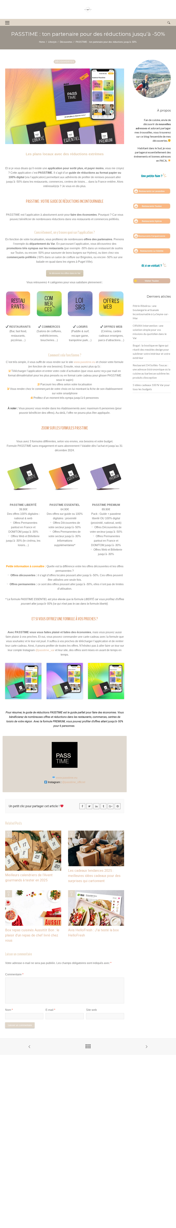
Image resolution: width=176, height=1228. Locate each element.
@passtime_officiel (73, 782)
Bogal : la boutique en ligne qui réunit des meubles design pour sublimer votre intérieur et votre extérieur (151, 351)
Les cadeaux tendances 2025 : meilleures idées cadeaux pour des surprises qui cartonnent (94, 875)
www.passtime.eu (84, 362)
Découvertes (66, 42)
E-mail (50, 1009)
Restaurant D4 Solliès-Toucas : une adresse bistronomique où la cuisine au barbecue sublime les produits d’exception (151, 371)
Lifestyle (52, 42)
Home (42, 42)
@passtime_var (44, 650)
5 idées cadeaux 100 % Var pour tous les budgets (151, 387)
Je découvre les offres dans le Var (64, 273)
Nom (9, 1009)
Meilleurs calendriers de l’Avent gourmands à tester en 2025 (29, 877)
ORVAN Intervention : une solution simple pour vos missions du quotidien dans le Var (150, 332)
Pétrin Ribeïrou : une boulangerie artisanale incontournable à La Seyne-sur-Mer (151, 312)
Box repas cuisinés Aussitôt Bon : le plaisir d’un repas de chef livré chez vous (32, 935)
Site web (91, 1009)
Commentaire (14, 974)
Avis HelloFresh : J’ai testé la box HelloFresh (93, 932)
